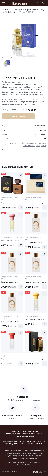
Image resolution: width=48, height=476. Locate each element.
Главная (5, 9)
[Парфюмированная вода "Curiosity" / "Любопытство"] (12, 223)
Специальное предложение (24, 436)
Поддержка (35, 415)
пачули (38, 145)
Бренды (13, 431)
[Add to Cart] (20, 207)
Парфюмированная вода (35, 9)
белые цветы (14, 143)
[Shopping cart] (43, 3)
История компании (10, 441)
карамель (42, 143)
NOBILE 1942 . (10, 12)
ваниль (36, 143)
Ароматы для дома (13, 433)
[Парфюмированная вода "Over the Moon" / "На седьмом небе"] (36, 302)
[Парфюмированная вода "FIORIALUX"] (12, 302)
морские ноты (30, 145)
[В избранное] (20, 175)
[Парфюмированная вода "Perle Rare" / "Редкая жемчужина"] (36, 183)
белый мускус (23, 143)
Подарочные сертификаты (32, 433)
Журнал (23, 443)
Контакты (39, 443)
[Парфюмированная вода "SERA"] (36, 223)
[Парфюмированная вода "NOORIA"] (36, 262)
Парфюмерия (16, 9)
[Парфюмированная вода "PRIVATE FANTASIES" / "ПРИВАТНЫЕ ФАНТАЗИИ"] (36, 341)
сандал (43, 145)
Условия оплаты (39, 441)
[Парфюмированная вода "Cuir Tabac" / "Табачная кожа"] (12, 183)
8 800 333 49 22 (24, 397)
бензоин (31, 143)
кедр (24, 145)
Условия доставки (11, 443)
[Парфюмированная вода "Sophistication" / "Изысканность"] (12, 341)
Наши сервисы (25, 441)
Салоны (31, 443)
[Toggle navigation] (3, 3)
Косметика (22, 431)
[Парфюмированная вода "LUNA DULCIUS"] (12, 262)
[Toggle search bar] (38, 3)
